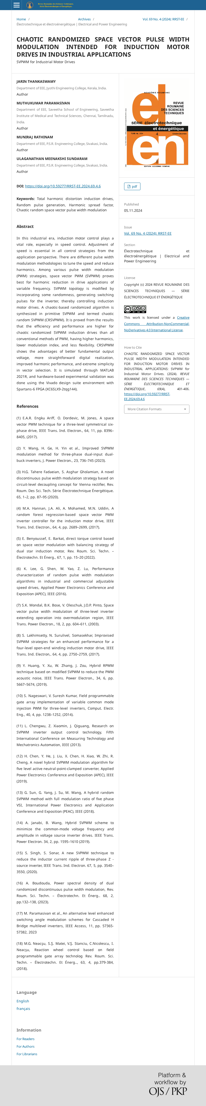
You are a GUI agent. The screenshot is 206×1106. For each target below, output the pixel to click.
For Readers (25, 1039)
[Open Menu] (17, 5)
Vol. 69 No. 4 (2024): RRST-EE (163, 19)
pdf (134, 186)
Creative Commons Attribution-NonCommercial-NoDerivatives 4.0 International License (156, 323)
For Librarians (27, 1054)
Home (21, 19)
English (23, 1001)
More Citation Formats (145, 409)
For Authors (25, 1046)
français (23, 1008)
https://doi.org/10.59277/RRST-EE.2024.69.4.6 (63, 186)
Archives (84, 19)
